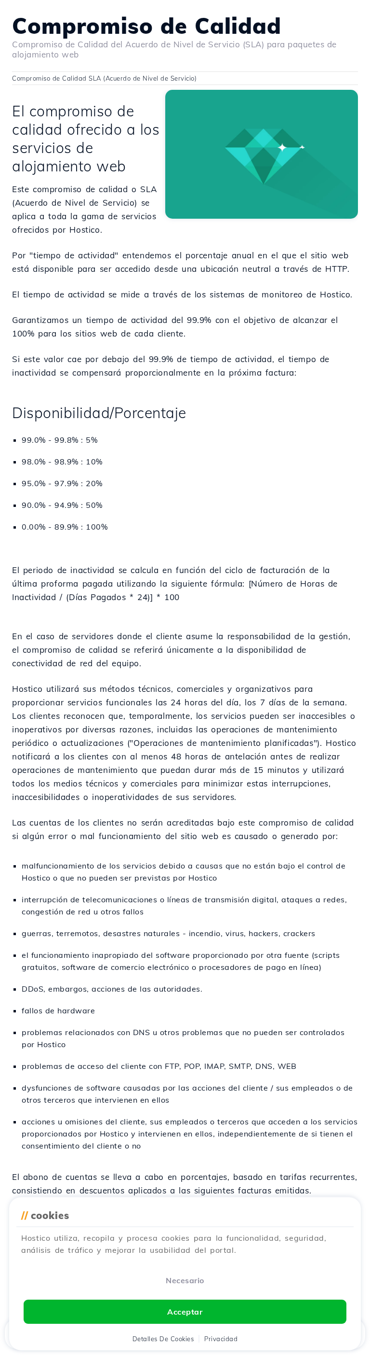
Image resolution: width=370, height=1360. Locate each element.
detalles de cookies (163, 1339)
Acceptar (184, 1312)
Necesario (185, 1280)
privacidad (221, 1339)
